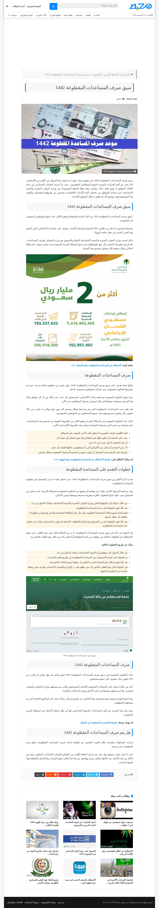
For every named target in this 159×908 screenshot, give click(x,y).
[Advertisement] (79, 43)
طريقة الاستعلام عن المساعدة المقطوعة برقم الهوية (84, 459)
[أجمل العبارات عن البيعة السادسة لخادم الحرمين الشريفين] (79, 810)
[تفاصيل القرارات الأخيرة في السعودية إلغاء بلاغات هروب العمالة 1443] (116, 868)
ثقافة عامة (68, 15)
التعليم (88, 15)
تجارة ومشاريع (27, 15)
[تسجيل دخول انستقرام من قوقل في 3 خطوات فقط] (116, 810)
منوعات (13, 15)
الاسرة (97, 15)
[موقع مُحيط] (140, 6)
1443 (73, 365)
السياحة (79, 15)
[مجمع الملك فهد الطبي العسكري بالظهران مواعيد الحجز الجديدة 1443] (42, 868)
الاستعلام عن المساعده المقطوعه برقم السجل (99, 365)
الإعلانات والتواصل (15, 902)
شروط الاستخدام (32, 902)
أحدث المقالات (18, 6)
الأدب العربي (41, 15)
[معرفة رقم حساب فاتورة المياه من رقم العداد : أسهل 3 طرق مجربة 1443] (42, 839)
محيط (81, 180)
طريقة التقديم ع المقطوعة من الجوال (98, 722)
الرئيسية (125, 74)
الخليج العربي (55, 15)
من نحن (61, 902)
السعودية (96, 74)
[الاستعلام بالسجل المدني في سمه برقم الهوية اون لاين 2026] (79, 868)
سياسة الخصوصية (48, 902)
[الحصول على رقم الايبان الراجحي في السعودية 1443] (79, 839)
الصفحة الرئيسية (34, 6)
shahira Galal (131, 99)
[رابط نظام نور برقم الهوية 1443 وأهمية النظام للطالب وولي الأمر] (42, 810)
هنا (33, 503)
